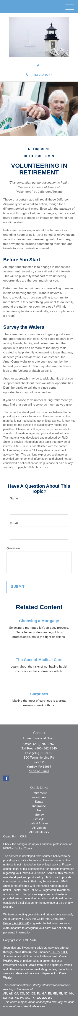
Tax (39, 810)
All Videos (39, 827)
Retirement (39, 793)
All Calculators (39, 832)
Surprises (39, 694)
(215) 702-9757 (41, 74)
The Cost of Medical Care (39, 660)
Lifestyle (39, 819)
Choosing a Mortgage (39, 621)
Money (39, 814)
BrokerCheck (23, 848)
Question (13, 548)
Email (14, 523)
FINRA (55, 952)
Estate (39, 801)
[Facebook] (38, 65)
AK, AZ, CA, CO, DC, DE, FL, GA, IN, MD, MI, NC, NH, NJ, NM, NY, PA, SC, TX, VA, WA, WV (38, 995)
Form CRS (19, 836)
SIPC (64, 952)
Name (14, 498)
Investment (39, 797)
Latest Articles (39, 823)
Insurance (39, 806)
